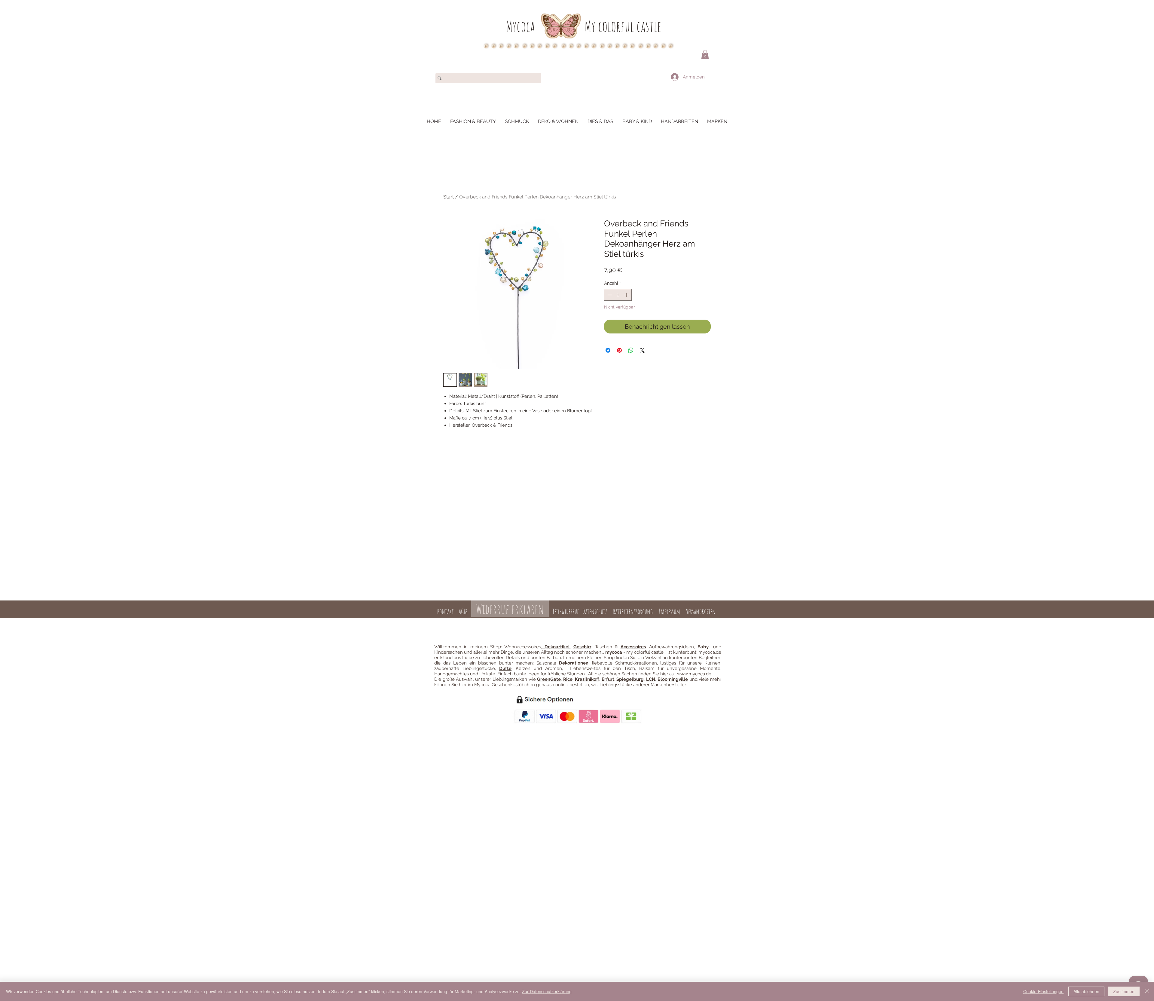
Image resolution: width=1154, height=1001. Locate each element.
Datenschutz (594, 611)
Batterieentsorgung (633, 611)
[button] (705, 54)
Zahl (573, 621)
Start (448, 197)
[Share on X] (642, 350)
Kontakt (445, 611)
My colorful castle (623, 26)
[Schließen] (1146, 991)
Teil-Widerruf (565, 611)
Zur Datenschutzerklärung (547, 991)
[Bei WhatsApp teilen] (630, 350)
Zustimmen (1123, 991)
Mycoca (520, 26)
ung (581, 621)
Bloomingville (673, 679)
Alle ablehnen (1086, 991)
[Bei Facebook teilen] (608, 350)
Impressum (669, 611)
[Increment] (627, 294)
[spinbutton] (618, 294)
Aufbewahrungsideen (671, 646)
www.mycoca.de (694, 674)
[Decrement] (609, 294)
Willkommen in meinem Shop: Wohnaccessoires (487, 646)
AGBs (463, 611)
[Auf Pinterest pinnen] (619, 350)
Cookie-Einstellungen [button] (1043, 991)
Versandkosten (701, 611)
